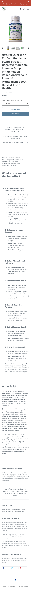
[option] (8, 48)
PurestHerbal (11, 586)
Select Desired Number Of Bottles (12, 100)
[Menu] (28, 9)
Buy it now (15, 114)
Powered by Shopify (22, 586)
